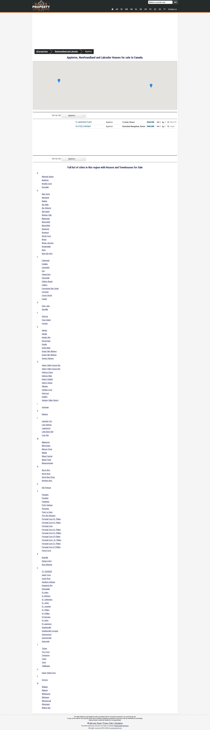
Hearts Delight (47, 379)
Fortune (45, 323)
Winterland (46, 704)
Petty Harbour (47, 505)
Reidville (45, 557)
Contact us (172, 9)
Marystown (46, 446)
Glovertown (46, 341)
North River (46, 474)
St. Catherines (47, 599)
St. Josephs (46, 606)
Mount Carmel (47, 456)
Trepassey (46, 655)
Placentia (45, 509)
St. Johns (45, 603)
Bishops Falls (47, 215)
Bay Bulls (45, 205)
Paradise (45, 498)
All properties (42, 51)
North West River (48, 477)
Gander (44, 334)
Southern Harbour (48, 582)
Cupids (44, 299)
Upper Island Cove (49, 673)
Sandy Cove (46, 575)
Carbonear (46, 260)
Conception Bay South (50, 288)
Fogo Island (46, 320)
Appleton (45, 180)
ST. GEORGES (47, 571)
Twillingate (46, 666)
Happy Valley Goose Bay (51, 369)
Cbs (43, 271)
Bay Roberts (46, 208)
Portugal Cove (47, 526)
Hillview (45, 386)
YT (164, 9)
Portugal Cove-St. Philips (51, 530)
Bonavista (45, 229)
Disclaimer (119, 723)
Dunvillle (45, 309)
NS (141, 9)
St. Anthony (46, 596)
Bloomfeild (46, 222)
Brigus (44, 239)
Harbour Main (47, 376)
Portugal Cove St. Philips (51, 543)
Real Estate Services (121, 726)
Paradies (45, 495)
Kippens (45, 414)
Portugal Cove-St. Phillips (51, 533)
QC (155, 9)
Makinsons (46, 442)
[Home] (112, 9)
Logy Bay (45, 435)
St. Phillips (46, 613)
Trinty (44, 662)
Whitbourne (46, 694)
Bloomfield (46, 225)
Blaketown (46, 218)
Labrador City (47, 421)
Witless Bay (46, 708)
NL (136, 9)
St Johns (45, 620)
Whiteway (45, 697)
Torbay (44, 648)
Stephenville (46, 627)
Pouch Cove (46, 550)
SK (160, 9)
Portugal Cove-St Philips (51, 536)
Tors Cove (46, 652)
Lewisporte (46, 428)
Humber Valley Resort (50, 400)
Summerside (46, 638)
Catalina (45, 264)
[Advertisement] (105, 31)
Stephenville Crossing (50, 631)
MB (126, 9)
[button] (151, 86)
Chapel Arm (46, 274)
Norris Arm (46, 470)
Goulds (44, 344)
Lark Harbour (47, 425)
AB (117, 9)
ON (145, 9)
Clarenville (45, 278)
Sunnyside (45, 641)
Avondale (45, 187)
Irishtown (45, 407)
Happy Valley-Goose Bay (51, 365)
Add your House (95, 723)
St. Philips (45, 610)
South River (46, 578)
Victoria (45, 680)
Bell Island (45, 211)
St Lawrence (47, 624)
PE (150, 9)
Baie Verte (46, 194)
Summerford (46, 634)
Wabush (45, 690)
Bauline (44, 201)
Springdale (46, 589)
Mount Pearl (46, 460)
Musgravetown (47, 463)
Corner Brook (47, 295)
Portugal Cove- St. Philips (51, 540)
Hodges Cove (47, 390)
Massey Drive (47, 449)
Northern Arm (47, 481)
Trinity (44, 659)
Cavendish (45, 267)
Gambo (44, 330)
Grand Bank (46, 348)
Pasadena (45, 502)
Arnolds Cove (47, 184)
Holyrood (45, 393)
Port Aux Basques (48, 515)
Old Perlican (46, 488)
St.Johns (45, 592)
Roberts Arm (47, 561)
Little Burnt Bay (47, 432)
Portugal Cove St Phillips (51, 547)
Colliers (44, 285)
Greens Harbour (48, 358)
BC (122, 9)
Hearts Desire (47, 383)
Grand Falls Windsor (49, 355)
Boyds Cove (46, 236)
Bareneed (45, 197)
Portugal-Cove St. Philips (51, 522)
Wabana (45, 687)
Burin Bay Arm (47, 253)
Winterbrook (46, 701)
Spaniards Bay (47, 585)
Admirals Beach (48, 176)
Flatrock (45, 316)
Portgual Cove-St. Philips (51, 519)
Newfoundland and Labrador (66, 51)
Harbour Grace (47, 372)
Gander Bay (46, 337)
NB (131, 9)
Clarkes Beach (47, 281)
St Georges (46, 617)
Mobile (44, 453)
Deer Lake (46, 306)
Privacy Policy (108, 723)
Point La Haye (47, 512)
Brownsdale (46, 246)
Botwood (45, 232)
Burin (44, 250)
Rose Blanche (47, 564)
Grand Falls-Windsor (49, 351)
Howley (45, 397)
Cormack (45, 292)
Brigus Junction (47, 243)
